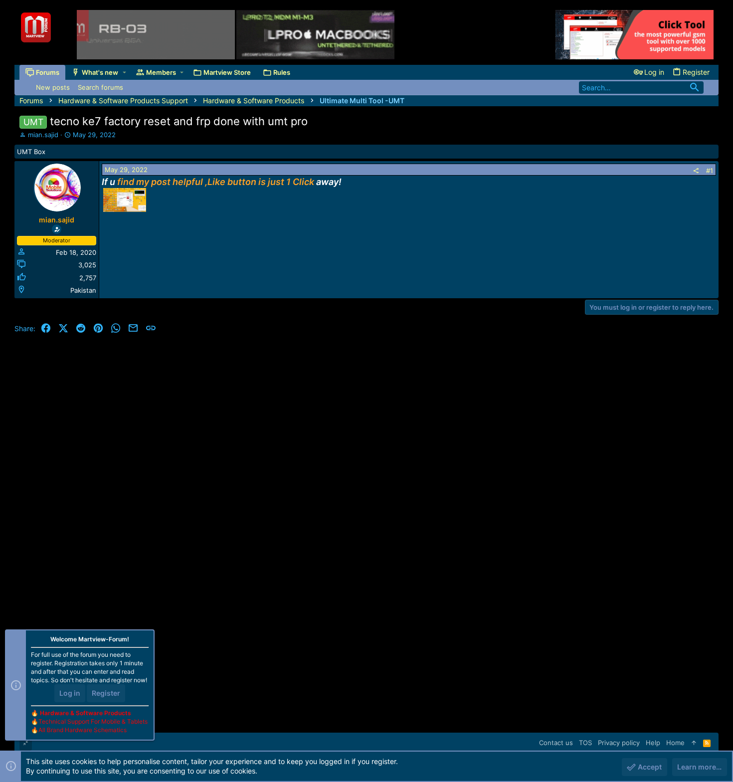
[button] (124, 72)
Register (106, 693)
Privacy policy (619, 743)
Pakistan (83, 290)
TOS (585, 743)
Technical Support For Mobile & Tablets (93, 721)
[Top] (694, 742)
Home (675, 743)
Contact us (556, 743)
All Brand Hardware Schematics (82, 730)
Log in (69, 693)
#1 (709, 171)
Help (653, 743)
